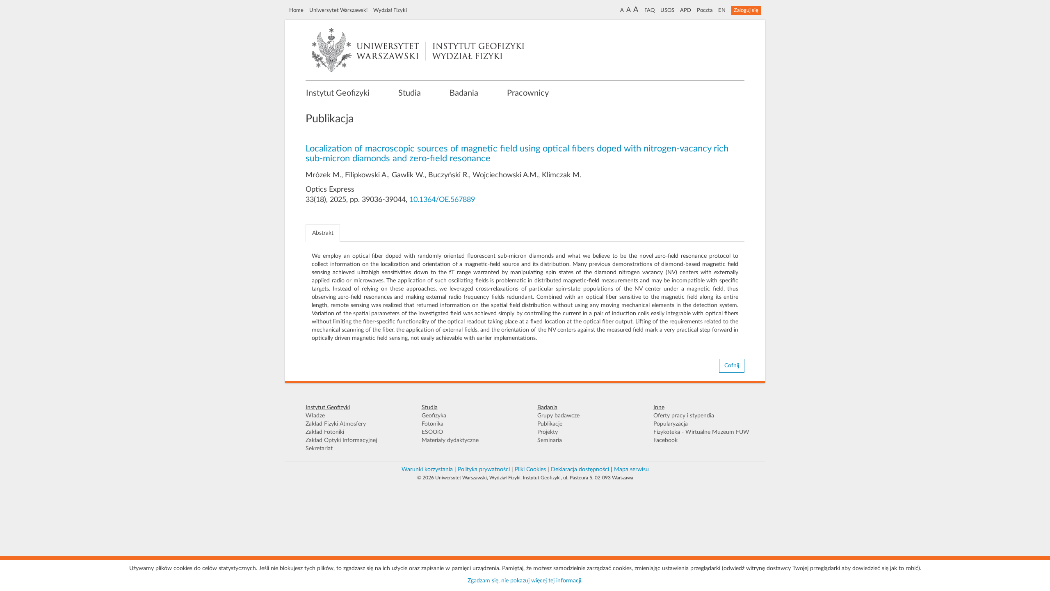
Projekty (547, 432)
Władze (315, 416)
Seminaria (549, 440)
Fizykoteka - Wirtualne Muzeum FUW (701, 432)
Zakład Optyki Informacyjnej (341, 440)
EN (722, 10)
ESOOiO (432, 432)
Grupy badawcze (558, 416)
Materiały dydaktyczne (450, 440)
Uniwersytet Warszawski (338, 10)
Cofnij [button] (731, 366)
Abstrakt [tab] (322, 233)
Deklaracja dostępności (580, 469)
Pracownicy (528, 93)
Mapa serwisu (631, 469)
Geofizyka (434, 416)
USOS (667, 10)
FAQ (649, 10)
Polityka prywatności (484, 469)
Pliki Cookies (530, 469)
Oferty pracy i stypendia (683, 416)
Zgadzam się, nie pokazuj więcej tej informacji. (525, 581)
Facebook (665, 440)
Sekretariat (319, 448)
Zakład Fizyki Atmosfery (336, 424)
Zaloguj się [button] (746, 10)
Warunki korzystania (427, 469)
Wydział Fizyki (390, 10)
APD (685, 10)
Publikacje (549, 424)
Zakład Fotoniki (325, 432)
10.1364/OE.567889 (442, 200)
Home (296, 10)
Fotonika (432, 424)
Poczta (704, 10)
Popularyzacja (670, 424)
